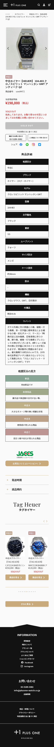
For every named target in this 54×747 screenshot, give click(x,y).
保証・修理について (27, 709)
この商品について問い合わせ (38, 138)
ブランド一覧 (27, 648)
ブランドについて (27, 651)
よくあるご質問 (27, 655)
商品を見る (20, 577)
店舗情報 (27, 694)
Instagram (28, 666)
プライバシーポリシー (27, 712)
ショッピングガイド (27, 659)
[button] (46, 48)
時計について (27, 644)
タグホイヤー (20, 14)
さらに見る (26, 604)
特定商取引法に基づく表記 (27, 131)
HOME (7, 14)
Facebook (29, 662)
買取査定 (27, 641)
